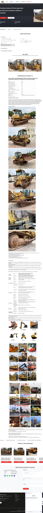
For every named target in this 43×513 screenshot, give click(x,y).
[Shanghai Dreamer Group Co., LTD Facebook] (1, 502)
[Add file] (26, 512)
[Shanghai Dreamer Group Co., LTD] (2, 1)
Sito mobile (24, 510)
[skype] (12, 476)
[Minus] (40, 493)
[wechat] (9, 476)
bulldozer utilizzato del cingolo (10, 440)
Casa (0, 4)
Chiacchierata (11, 17)
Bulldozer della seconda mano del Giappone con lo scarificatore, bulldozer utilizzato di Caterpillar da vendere (18, 460)
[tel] (16, 476)
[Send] (41, 512)
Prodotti (3, 4)
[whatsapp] (7, 476)
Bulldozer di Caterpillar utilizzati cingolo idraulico (34, 440)
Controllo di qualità (17, 499)
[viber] (14, 476)
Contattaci (25, 488)
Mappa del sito (19, 510)
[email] (5, 476)
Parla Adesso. (3, 17)
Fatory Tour (16, 497)
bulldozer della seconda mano (9, 4)
